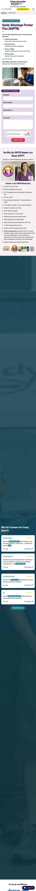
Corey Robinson (8, 556)
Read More (27, 549)
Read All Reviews (18, 608)
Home (5, 13)
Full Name (6, 95)
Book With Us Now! (23, 9)
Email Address (8, 110)
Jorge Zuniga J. (8, 538)
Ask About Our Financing (18, 6)
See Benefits (6, 59)
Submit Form (18, 140)
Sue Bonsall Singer (9, 576)
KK (4, 592)
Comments (6, 118)
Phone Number (8, 102)
